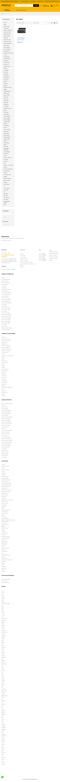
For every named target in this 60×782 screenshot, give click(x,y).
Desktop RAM (4, 360)
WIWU (5, 204)
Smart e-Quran (5, 503)
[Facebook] (2, 269)
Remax (3, 653)
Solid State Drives (7, 174)
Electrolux (4, 752)
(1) (7, 224)
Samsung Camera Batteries (7, 440)
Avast (3, 682)
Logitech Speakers (5, 518)
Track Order (33, 1)
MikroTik (3, 739)
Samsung (3, 630)
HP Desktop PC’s (5, 352)
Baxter (3, 749)
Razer (3, 715)
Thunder (3, 764)
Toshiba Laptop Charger (6, 317)
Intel (2, 709)
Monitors (5, 140)
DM (2, 699)
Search (36, 5)
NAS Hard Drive (5, 533)
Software (5, 172)
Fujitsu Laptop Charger (6, 321)
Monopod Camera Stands (7, 423)
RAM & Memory (7, 51)
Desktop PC (6, 79)
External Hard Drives (8, 87)
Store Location (25, 1)
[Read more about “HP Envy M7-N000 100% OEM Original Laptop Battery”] (20, 35)
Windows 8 (4, 372)
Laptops (5, 123)
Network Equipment (8, 43)
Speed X (3, 655)
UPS (4, 191)
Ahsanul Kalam (4, 632)
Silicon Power (4, 690)
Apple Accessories (5, 524)
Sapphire (3, 700)
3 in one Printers (5, 513)
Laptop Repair (23, 257)
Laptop (50, 250)
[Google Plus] (6, 269)
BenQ (3, 640)
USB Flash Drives (7, 58)
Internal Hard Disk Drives (6, 484)
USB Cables (6, 193)
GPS (2, 553)
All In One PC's (6, 62)
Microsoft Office (5, 370)
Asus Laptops (4, 324)
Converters (6, 72)
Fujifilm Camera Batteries (6, 421)
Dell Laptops (6, 77)
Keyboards (6, 37)
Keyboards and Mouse (6, 338)
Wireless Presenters (5, 548)
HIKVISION (4, 657)
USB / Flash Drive (5, 481)
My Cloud (3, 534)
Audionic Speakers (5, 476)
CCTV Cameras (4, 580)
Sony (3, 610)
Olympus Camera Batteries (7, 438)
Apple (3, 608)
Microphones (6, 131)
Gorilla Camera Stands (6, 420)
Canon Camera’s (5, 408)
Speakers (5, 176)
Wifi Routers (4, 496)
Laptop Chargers (7, 119)
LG (2, 702)
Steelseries (4, 714)
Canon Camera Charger (6, 443)
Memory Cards (4, 493)
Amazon (3, 744)
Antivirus (3, 367)
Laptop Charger (5, 284)
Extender (5, 85)
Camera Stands (5, 455)
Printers (5, 155)
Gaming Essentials (7, 91)
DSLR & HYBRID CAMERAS (7, 403)
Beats (3, 685)
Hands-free (6, 96)
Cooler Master (4, 618)
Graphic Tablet (6, 95)
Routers (3, 556)
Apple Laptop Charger (6, 319)
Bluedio (3, 704)
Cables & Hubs (6, 26)
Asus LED (3, 357)
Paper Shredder (7, 151)
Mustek (3, 712)
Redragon (3, 692)
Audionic (3, 591)
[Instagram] (10, 269)
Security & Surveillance (8, 168)
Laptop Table (4, 326)
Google (3, 694)
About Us (22, 253)
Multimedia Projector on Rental (26, 262)
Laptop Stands (7, 121)
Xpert (3, 643)
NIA (2, 687)
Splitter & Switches (7, 178)
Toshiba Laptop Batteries (7, 302)
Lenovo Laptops (7, 129)
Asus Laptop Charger (6, 329)
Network (5, 144)
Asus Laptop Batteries (6, 316)
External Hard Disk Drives (6, 489)
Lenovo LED (4, 377)
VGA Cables (6, 199)
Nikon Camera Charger (6, 445)
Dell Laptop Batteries (6, 282)
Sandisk (3, 627)
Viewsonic (4, 620)
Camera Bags (4, 457)
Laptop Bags (6, 114)
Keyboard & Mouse (7, 108)
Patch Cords (4, 516)
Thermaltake (4, 663)
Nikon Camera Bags (5, 425)
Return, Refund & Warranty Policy (51, 1)
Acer (2, 605)
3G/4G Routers (4, 543)
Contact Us (22, 266)
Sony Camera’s (4, 435)
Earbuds (5, 81)
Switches (3, 571)
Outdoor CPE (4, 544)
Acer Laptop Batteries (6, 294)
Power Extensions (7, 49)
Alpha (3, 719)
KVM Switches (4, 551)
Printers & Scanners (7, 157)
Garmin (3, 508)
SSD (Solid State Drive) (6, 340)
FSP (2, 745)
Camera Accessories (5, 447)
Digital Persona (5, 695)
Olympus (3, 724)
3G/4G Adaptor (4, 558)
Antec (3, 673)
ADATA (3, 617)
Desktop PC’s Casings (6, 350)
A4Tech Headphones (6, 538)
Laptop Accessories (7, 41)
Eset (2, 672)
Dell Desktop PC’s (5, 369)
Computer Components (53, 253)
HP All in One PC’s (5, 362)
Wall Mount (4, 549)
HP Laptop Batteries (6, 279)
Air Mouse (3, 531)
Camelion (3, 680)
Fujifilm (3, 697)
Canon (3, 613)
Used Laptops (6, 197)
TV (4, 186)
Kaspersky (4, 635)
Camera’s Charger (5, 453)
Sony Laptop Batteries (6, 307)
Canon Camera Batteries (6, 410)
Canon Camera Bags (6, 433)
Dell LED (3, 364)
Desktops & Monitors (53, 251)
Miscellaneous (6, 133)
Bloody (3, 759)
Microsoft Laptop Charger (7, 314)
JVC (2, 722)
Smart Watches (7, 170)
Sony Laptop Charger (6, 322)
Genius (3, 675)
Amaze (5, 22)
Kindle (5, 110)
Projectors (6, 161)
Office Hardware (7, 47)
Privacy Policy (40, 1)
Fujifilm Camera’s (5, 452)
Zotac (3, 742)
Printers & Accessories (53, 258)
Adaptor (3, 569)
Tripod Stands (6, 184)
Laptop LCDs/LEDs (5, 297)
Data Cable (6, 74)
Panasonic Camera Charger (7, 442)
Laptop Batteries (7, 116)
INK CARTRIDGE (5, 494)
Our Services (22, 255)
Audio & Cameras (7, 66)
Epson (3, 645)
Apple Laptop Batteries (6, 289)
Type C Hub (6, 189)
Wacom (3, 762)
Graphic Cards (6, 93)
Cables (5, 24)
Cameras (5, 68)
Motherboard (4, 380)
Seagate (3, 622)
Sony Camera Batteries (6, 413)
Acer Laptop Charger (6, 309)
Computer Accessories (53, 256)
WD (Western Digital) (6, 603)
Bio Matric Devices (5, 582)
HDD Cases (6, 98)
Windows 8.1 (4, 384)
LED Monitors (6, 125)
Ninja (2, 650)
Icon (2, 732)
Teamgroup (4, 727)
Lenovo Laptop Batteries (7, 292)
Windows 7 (4, 385)
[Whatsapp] (14, 269)
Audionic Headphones (6, 345)
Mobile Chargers (7, 137)
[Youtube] (8, 269)
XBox (3, 754)
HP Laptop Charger (5, 301)
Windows (3, 395)
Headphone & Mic (7, 33)
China (3, 595)
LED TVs (5, 127)
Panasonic (4, 647)
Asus (2, 600)
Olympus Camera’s (5, 450)
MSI (2, 717)
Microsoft (3, 633)
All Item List (6, 64)
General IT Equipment (8, 30)
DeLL (3, 593)
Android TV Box (5, 501)
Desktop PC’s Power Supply (7, 355)
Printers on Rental (23, 260)
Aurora (3, 668)
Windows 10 (4, 374)
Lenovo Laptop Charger (6, 299)
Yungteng (3, 729)
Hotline (44, 4)
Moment (3, 670)
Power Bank (6, 153)
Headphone (6, 102)
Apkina (3, 730)
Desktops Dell (4, 343)
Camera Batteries (5, 415)
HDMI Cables (6, 100)
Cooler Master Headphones (7, 387)
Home (3, 13)
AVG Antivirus (4, 375)
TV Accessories (7, 188)
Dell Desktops (6, 75)
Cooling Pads (6, 28)
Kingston (3, 601)
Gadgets (5, 89)
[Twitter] (4, 269)
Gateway (3, 710)
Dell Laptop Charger (6, 312)
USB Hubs (6, 195)
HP (4, 217)
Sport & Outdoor (7, 180)
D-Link (3, 628)
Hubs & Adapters (7, 35)
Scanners (5, 167)
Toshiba (3, 625)
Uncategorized (6, 56)
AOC (2, 658)
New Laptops (6, 45)
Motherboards (6, 142)
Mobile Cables (6, 135)
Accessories (6, 60)
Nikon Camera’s (5, 406)
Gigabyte (3, 637)
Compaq (3, 734)
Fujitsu (3, 667)
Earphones (4, 506)
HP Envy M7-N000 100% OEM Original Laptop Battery (21, 38)
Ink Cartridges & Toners (6, 554)
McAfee (3, 652)
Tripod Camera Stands (6, 418)
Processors (6, 159)
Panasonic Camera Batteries (7, 416)
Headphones (6, 104)
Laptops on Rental (24, 258)
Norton (3, 662)
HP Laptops (6, 106)
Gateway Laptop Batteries (7, 327)
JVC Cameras (4, 448)
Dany (3, 623)
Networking (6, 146)
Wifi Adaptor (4, 504)
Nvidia (3, 648)
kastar (3, 737)
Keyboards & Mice (7, 39)
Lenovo (3, 596)
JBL (2, 705)
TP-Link (5, 54)
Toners (3, 564)
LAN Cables (6, 112)
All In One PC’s (4, 382)
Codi (2, 720)
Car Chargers (6, 70)
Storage (5, 182)
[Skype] (12, 269)
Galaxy (3, 747)
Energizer (3, 725)
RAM (4, 163)
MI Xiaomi (3, 757)
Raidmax (3, 740)
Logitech (3, 598)
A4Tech (3, 638)
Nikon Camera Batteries (6, 411)
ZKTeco (3, 677)
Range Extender (5, 541)
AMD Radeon (4, 735)
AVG (2, 707)
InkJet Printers (4, 511)
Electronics (6, 83)
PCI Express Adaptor (6, 536)
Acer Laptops (4, 311)
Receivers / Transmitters (8, 165)
